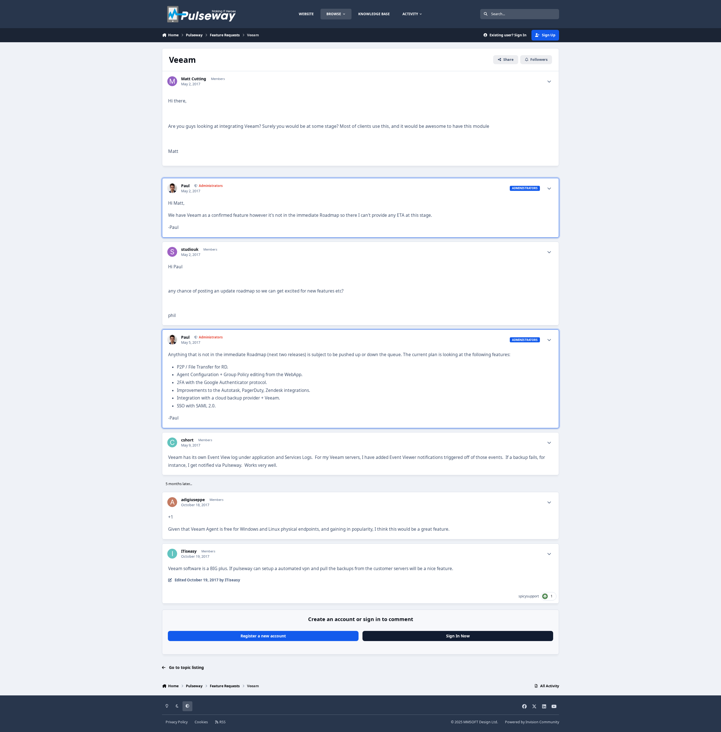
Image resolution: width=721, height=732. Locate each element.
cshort (187, 440)
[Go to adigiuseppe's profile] (172, 502)
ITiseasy (189, 551)
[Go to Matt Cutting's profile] (172, 81)
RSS (222, 722)
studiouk (190, 249)
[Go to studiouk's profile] (172, 252)
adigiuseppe (193, 499)
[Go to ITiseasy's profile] (172, 554)
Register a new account (263, 636)
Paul (185, 185)
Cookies (201, 722)
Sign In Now (458, 636)
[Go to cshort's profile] (172, 442)
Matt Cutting (193, 78)
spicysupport (529, 596)
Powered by (532, 722)
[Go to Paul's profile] (172, 188)
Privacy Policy (177, 722)
